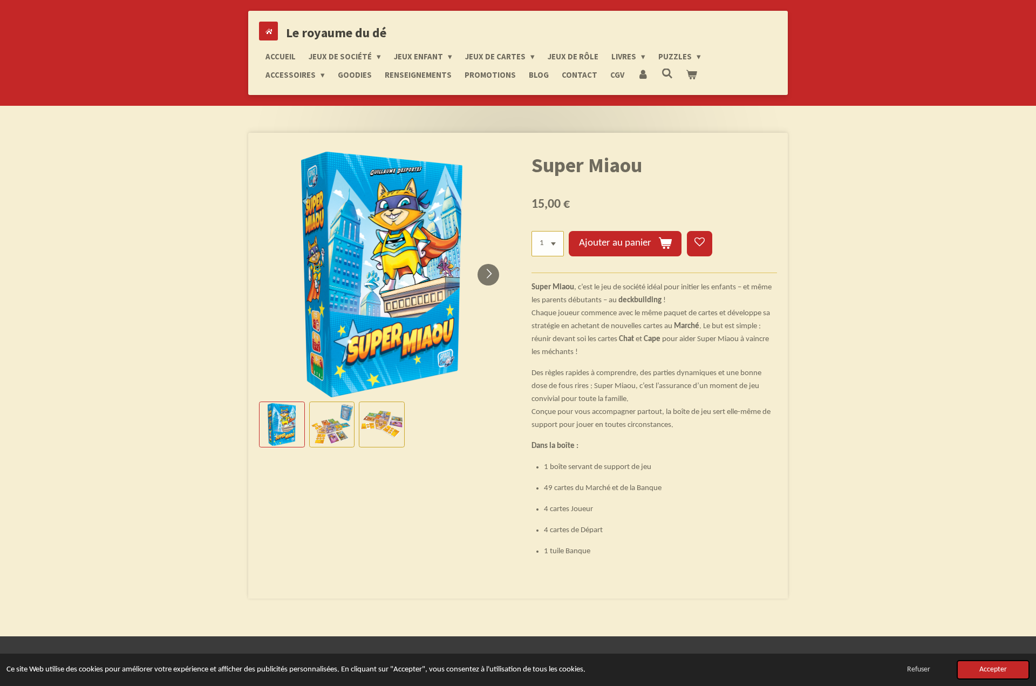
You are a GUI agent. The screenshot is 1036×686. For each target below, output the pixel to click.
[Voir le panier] (691, 75)
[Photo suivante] (488, 275)
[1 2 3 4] (547, 243)
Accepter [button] (993, 669)
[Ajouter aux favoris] (699, 243)
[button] (282, 424)
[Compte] (643, 75)
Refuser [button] (918, 669)
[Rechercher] (667, 73)
